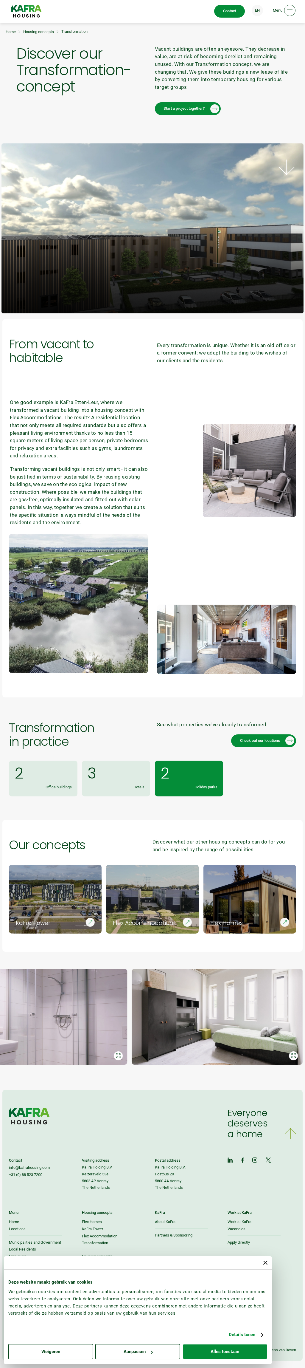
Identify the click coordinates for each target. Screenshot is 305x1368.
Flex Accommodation (99, 1236)
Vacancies (236, 1229)
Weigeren (50, 1351)
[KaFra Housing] (26, 11)
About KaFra (165, 1222)
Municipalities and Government (35, 1242)
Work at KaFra (239, 1222)
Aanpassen (135, 1351)
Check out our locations (260, 740)
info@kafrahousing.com (29, 1167)
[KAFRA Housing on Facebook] (242, 1160)
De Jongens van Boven (277, 1350)
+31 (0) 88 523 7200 (25, 1174)
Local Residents (22, 1249)
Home (11, 32)
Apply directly (239, 1242)
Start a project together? (184, 108)
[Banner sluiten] (265, 1263)
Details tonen (242, 1335)
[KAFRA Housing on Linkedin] (230, 1160)
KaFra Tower (92, 1229)
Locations (17, 1229)
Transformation (95, 1243)
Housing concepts (38, 32)
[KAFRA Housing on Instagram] (255, 1160)
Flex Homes (92, 1222)
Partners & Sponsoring (173, 1235)
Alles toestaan (225, 1351)
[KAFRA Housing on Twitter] (268, 1160)
